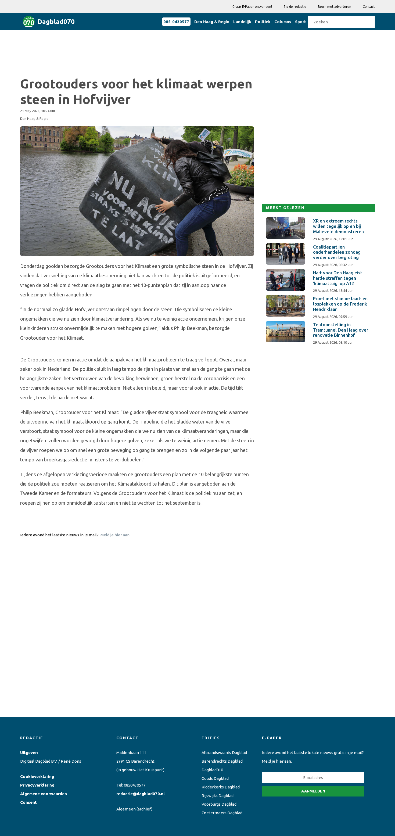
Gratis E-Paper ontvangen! (252, 6)
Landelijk (242, 21)
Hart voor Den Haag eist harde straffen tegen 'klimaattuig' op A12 (337, 278)
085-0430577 (176, 21)
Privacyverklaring (37, 785)
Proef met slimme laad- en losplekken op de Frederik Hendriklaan (340, 304)
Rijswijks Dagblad (218, 795)
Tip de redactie (294, 6)
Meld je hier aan (115, 535)
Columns (282, 21)
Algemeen (126, 809)
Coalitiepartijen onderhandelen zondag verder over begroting (337, 252)
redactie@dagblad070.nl (140, 793)
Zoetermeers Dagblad (222, 812)
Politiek (263, 21)
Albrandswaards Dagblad (224, 752)
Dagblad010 (212, 769)
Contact (369, 6)
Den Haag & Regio (211, 21)
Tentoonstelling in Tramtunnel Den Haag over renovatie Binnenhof (340, 330)
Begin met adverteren (334, 6)
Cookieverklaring (37, 776)
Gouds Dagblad (215, 778)
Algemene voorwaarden (43, 793)
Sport (300, 21)
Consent (28, 802)
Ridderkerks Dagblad (221, 787)
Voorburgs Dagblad (219, 804)
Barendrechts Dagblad (222, 761)
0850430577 (134, 785)
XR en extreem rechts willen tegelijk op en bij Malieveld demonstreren (338, 226)
